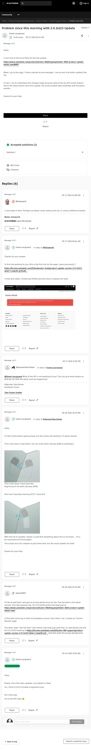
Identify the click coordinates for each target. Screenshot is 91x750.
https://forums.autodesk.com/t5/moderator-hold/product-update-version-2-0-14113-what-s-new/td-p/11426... (43, 269)
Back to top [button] (12, 741)
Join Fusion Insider (13, 392)
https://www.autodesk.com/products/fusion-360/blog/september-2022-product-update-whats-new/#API (44, 63)
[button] (88, 35)
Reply (45, 115)
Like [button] (44, 122)
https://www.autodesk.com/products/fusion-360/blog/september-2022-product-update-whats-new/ (44, 609)
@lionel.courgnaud (13, 376)
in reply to (43, 247)
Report (46, 126)
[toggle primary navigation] (4, 3)
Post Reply (77, 721)
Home (4, 21)
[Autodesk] (13, 3)
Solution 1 (11, 152)
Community (7, 14)
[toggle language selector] (73, 3)
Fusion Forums (41, 21)
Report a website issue (76, 741)
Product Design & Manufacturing (21, 21)
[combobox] (36, 3)
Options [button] (84, 28)
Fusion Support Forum (58, 21)
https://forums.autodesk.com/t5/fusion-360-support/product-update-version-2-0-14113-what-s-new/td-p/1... (43, 632)
